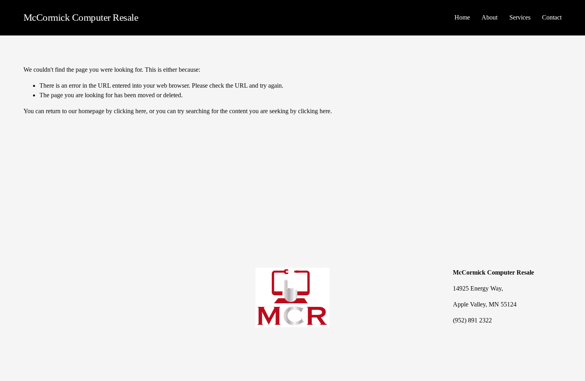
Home (462, 17)
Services (519, 17)
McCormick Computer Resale (80, 17)
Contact (552, 17)
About (489, 17)
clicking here (130, 111)
